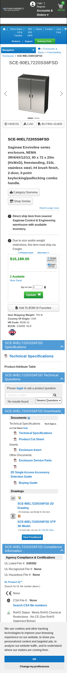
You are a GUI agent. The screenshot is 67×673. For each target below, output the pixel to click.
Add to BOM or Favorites (34, 307)
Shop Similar (22, 201)
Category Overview (25, 192)
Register (41, 6)
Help (25, 428)
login (20, 388)
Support (29, 41)
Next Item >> (43, 253)
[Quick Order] (65, 32)
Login (40, 3)
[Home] (4, 32)
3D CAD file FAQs (46, 530)
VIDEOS (13, 124)
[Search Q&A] (54, 394)
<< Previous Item (25, 253)
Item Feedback (32, 537)
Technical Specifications (30, 356)
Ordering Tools (44, 41)
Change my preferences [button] (34, 666)
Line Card (58, 31)
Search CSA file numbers (30, 605)
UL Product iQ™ (13, 582)
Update (31, 294)
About (39, 29)
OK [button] (34, 659)
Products (16, 41)
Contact (49, 29)
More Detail (16, 280)
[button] (5, 93)
